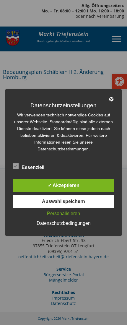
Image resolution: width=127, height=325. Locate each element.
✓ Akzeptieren (63, 185)
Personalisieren (63, 213)
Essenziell (33, 167)
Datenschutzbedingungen (64, 223)
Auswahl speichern (63, 201)
